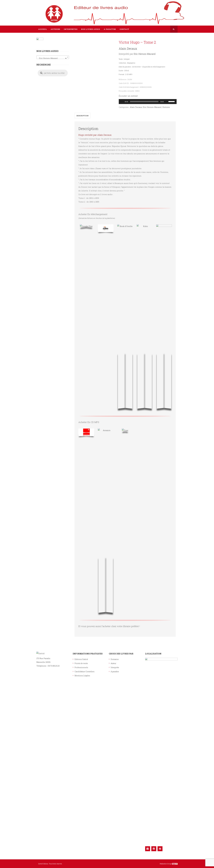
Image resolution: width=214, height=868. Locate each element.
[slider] (171, 101)
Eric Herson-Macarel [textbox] (52, 58)
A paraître (115, 671)
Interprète (115, 667)
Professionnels (81, 667)
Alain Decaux (128, 49)
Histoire (166, 107)
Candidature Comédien (84, 671)
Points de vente (81, 663)
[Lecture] (122, 101)
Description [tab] (82, 116)
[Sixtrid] (45, 11)
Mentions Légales (82, 675)
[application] (147, 101)
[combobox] (52, 57)
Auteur (113, 663)
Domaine (115, 659)
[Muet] (166, 101)
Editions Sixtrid (81, 659)
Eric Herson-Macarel (145, 53)
